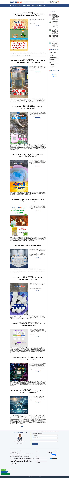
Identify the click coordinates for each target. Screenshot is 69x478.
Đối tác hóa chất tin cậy (15, 417)
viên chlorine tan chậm (16, 318)
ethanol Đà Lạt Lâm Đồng (13, 271)
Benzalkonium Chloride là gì (42, 144)
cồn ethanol (36, 348)
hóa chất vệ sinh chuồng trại (24, 148)
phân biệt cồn (13, 351)
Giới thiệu (16, 5)
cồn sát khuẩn (16, 349)
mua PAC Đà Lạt (22, 100)
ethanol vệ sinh (37, 271)
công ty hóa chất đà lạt (23, 415)
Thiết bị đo (51, 67)
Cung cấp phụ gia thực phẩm (31, 416)
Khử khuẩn (31, 12)
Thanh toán (38, 462)
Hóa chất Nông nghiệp (26, 414)
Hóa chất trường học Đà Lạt (18, 421)
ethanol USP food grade (31, 271)
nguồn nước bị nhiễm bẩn (26, 53)
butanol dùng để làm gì (42, 347)
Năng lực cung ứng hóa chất (33, 421)
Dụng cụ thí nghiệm (53, 52)
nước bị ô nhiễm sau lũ (33, 53)
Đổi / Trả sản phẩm (39, 458)
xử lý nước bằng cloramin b (21, 55)
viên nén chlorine (22, 318)
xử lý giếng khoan (14, 55)
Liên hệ (37, 5)
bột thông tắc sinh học (30, 237)
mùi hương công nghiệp (35, 381)
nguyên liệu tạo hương (41, 381)
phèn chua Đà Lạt (16, 54)
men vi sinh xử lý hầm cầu (18, 239)
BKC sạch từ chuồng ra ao (13, 146)
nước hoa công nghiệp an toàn (41, 383)
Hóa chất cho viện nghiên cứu (41, 418)
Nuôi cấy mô (40, 414)
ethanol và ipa (39, 349)
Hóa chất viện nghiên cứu (25, 421)
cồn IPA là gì (11, 349)
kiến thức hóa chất (33, 350)
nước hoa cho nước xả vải (26, 383)
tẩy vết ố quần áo (28, 194)
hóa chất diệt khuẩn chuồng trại (19, 147)
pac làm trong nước (34, 100)
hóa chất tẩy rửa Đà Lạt (15, 193)
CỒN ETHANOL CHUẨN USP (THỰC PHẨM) (28, 245)
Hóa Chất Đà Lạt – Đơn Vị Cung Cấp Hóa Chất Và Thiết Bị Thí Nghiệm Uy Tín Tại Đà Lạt (55, 16)
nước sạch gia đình (39, 53)
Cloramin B (28, 98)
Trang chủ (12, 5)
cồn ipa (44, 348)
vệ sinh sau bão (12, 101)
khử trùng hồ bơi (37, 317)
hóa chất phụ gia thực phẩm (14, 420)
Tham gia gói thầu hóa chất (40, 422)
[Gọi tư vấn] (22, 443)
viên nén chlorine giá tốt (28, 318)
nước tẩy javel (24, 194)
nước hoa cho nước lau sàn (37, 382)
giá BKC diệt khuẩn (42, 146)
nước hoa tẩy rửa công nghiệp (40, 384)
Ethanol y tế (43, 349)
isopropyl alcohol (28, 350)
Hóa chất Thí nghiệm (28, 322)
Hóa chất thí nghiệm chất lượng (36, 420)
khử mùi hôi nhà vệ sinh (36, 238)
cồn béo (34, 348)
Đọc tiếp (38, 25)
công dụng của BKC (32, 146)
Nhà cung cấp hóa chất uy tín (16, 422)
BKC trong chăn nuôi (20, 146)
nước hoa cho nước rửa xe (18, 383)
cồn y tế (19, 349)
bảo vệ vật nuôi (29, 144)
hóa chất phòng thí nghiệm (42, 419)
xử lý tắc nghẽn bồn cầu (31, 240)
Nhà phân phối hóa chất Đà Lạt (24, 422)
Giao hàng (37, 460)
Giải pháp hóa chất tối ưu (29, 417)
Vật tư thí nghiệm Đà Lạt (19, 423)
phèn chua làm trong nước (22, 54)
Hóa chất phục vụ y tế (29, 420)
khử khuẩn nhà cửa (31, 99)
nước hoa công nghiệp (33, 383)
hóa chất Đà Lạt (20, 99)
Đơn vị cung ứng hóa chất (22, 417)
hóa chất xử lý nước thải (29, 238)
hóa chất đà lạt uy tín (40, 147)
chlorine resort (38, 316)
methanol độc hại (41, 350)
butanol (38, 347)
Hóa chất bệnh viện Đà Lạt (16, 418)
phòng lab (27, 351)
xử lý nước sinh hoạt (41, 101)
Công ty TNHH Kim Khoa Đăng (40, 415)
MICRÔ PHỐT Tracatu (28, 239)
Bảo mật (37, 454)
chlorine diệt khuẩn (29, 315)
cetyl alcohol (22, 348)
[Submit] (43, 2)
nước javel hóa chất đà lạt (42, 193)
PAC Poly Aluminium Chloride (41, 100)
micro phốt (23, 239)
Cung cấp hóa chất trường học (22, 416)
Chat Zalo (3, 469)
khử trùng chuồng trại (38, 148)
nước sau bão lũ (27, 100)
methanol (37, 350)
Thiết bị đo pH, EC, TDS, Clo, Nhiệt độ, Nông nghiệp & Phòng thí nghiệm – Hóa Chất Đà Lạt (55, 44)
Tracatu (41, 239)
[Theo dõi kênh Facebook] (17, 443)
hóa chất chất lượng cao (24, 418)
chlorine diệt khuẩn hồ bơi (35, 315)
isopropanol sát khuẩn (22, 350)
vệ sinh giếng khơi (37, 54)
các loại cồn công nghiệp (17, 348)
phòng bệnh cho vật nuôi (14, 149)
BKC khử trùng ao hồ (32, 145)
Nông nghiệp (52, 64)
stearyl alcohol (38, 351)
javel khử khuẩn (20, 193)
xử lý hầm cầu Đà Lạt (24, 240)
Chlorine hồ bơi (42, 315)
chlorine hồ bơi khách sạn (13, 316)
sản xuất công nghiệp (32, 351)
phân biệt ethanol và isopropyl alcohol (21, 351)
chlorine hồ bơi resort (20, 316)
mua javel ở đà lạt (30, 193)
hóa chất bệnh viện (14, 99)
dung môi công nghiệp (23, 349)
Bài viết (20, 5)
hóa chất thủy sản (17, 148)
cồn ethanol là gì (41, 348)
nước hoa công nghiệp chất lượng (14, 384)
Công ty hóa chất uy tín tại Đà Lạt (31, 415)
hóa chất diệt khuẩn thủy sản (28, 147)
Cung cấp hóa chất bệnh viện (14, 416)
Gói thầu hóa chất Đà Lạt (36, 417)
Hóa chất (15, 414)
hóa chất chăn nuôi (12, 147)
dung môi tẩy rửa (34, 349)
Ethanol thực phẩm (25, 271)
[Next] (34, 426)
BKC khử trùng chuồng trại (38, 145)
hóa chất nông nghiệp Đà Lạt (34, 419)
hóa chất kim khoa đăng (32, 317)
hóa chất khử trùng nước (24, 317)
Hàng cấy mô (52, 55)
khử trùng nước (36, 99)
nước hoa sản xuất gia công (31, 384)
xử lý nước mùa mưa (22, 101)
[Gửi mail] (20, 443)
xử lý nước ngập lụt (28, 101)
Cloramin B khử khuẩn (40, 98)
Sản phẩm (24, 5)
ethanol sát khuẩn (19, 271)
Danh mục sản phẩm (30, 5)
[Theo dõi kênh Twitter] (19, 443)
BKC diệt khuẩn (26, 145)
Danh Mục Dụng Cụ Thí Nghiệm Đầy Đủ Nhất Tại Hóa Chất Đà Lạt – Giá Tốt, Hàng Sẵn (55, 37)
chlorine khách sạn (26, 316)
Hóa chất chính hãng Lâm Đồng (32, 418)
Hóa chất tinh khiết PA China (53, 62)
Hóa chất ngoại (52, 59)
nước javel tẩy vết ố (12, 194)
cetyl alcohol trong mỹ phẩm (28, 348)
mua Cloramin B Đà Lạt (19, 53)
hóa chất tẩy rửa (17, 350)
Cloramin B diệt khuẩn (33, 98)
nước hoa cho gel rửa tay (22, 382)
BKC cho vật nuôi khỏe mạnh (20, 145)
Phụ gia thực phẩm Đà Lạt (32, 422)
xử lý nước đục (17, 101)
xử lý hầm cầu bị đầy (18, 240)
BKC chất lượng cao (12, 145)
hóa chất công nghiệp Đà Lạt (14, 419)
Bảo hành (37, 456)
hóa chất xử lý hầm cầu (22, 238)
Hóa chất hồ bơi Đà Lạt (18, 317)
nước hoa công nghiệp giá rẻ (23, 384)
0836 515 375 (56, 1)
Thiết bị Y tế (37, 322)
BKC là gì (44, 145)
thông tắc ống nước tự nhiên (36, 239)
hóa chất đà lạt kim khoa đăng (36, 192)
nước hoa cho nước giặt (29, 382)
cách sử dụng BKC (26, 146)
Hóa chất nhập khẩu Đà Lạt (26, 419)
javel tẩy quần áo (25, 193)
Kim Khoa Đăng (41, 99)
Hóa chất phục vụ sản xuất (21, 420)
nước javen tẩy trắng (18, 194)
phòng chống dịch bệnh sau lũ (31, 54)
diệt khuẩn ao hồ (37, 146)
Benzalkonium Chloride (34, 144)
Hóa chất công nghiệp (53, 57)
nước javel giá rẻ (35, 193)
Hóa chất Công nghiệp (26, 12)
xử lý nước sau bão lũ (28, 55)
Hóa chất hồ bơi (12, 317)
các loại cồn (11, 348)
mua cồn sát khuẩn (16, 272)
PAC (30, 100)
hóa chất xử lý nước (25, 99)
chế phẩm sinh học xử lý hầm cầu (38, 237)
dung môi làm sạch (29, 349)
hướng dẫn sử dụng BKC (31, 148)
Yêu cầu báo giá (42, 5)
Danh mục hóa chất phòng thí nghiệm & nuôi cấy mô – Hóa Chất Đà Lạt (55, 31)
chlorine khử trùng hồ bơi (32, 316)
